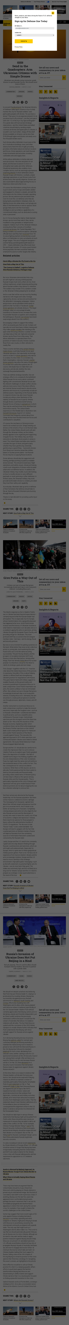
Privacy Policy (18, 47)
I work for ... (18, 32)
